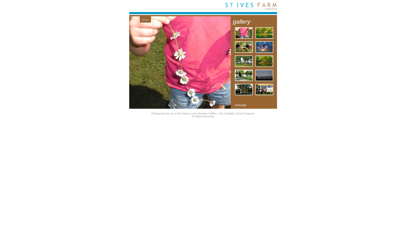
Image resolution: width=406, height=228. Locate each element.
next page (240, 105)
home (145, 19)
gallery (241, 21)
